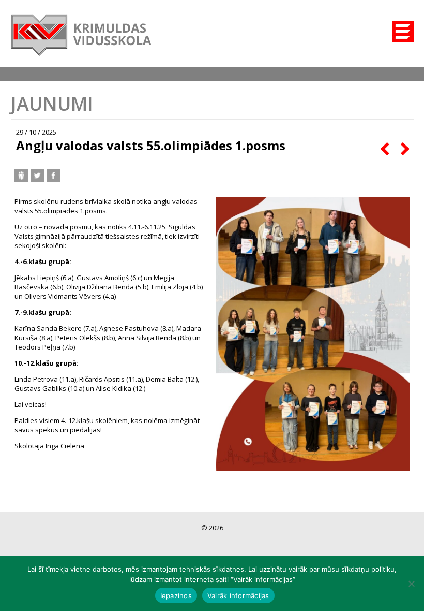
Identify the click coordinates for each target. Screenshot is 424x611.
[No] (411, 583)
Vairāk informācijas (238, 595)
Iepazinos (176, 595)
